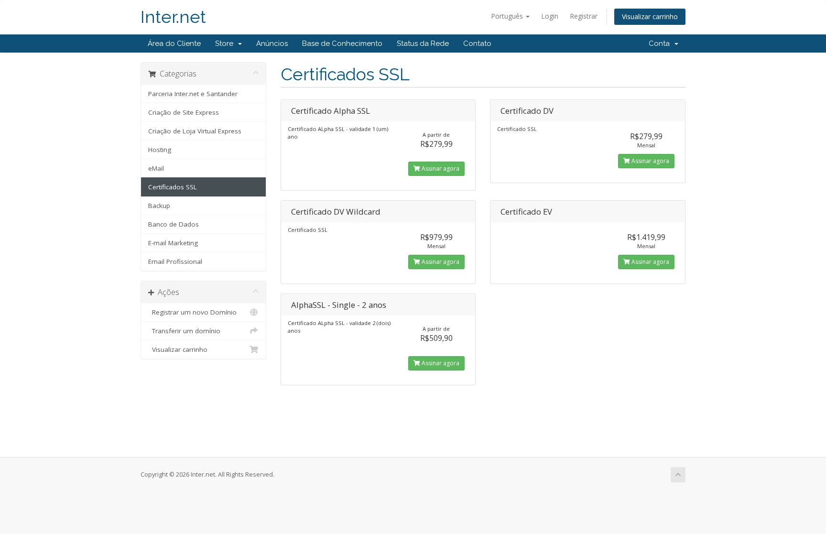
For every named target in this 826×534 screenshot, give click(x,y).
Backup (159, 205)
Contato (477, 43)
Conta (661, 43)
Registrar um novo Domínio (192, 312)
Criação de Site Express (183, 112)
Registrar (584, 16)
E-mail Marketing (173, 243)
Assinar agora (439, 168)
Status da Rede (423, 43)
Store (226, 43)
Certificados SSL (172, 187)
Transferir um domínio (184, 331)
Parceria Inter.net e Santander (193, 93)
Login (549, 16)
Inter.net (173, 17)
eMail (156, 168)
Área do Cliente (174, 43)
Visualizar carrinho (650, 16)
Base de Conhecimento (342, 43)
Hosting (159, 149)
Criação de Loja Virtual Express (194, 131)
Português (508, 16)
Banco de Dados (173, 224)
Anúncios (272, 43)
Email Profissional (175, 261)
